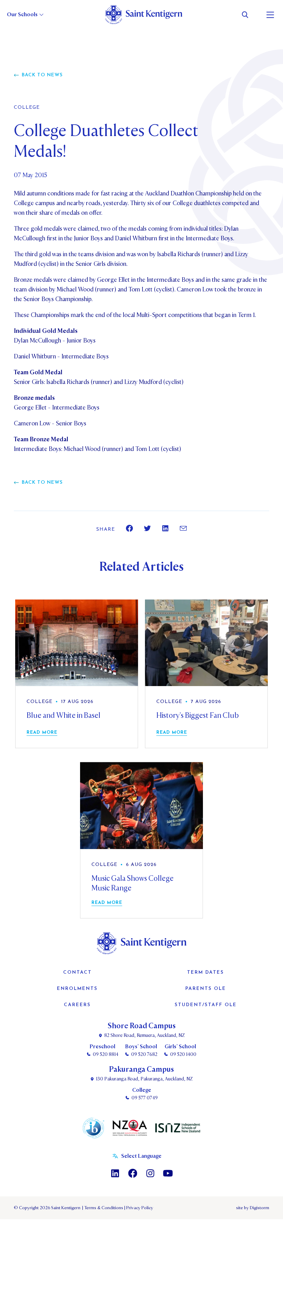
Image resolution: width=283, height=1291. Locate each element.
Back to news (42, 75)
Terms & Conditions (103, 1208)
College (27, 107)
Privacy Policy (138, 1208)
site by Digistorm (252, 1208)
